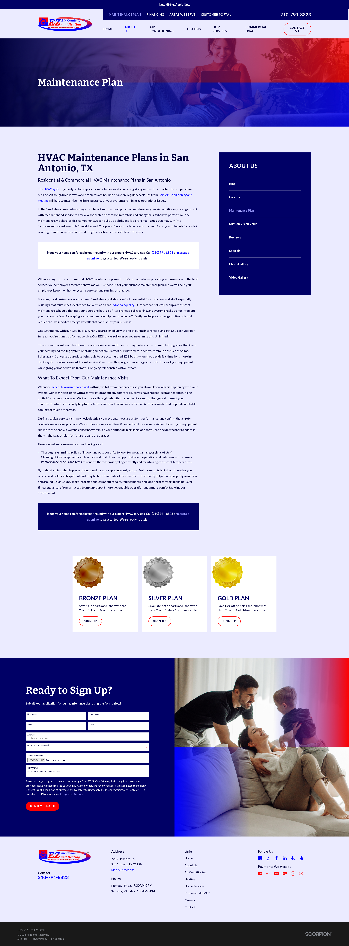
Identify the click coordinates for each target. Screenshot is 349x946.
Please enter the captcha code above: (43, 771)
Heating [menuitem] (194, 29)
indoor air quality (123, 305)
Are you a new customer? (38, 745)
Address (31, 735)
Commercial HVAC (197, 893)
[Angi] (301, 858)
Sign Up (90, 621)
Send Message (42, 806)
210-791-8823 (295, 14)
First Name (32, 714)
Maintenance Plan (125, 14)
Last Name (94, 714)
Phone (30, 724)
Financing (155, 14)
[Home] (65, 23)
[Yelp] (293, 858)
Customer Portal (216, 14)
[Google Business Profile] (260, 858)
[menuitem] (265, 183)
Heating (190, 879)
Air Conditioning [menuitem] (162, 29)
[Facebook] (276, 858)
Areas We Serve (182, 14)
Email (92, 724)
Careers (190, 900)
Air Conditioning (195, 872)
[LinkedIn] (285, 858)
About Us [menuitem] (130, 29)
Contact (190, 907)
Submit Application (35, 755)
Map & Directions (122, 870)
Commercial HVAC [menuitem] (256, 29)
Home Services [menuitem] (220, 29)
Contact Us (297, 29)
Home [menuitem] (108, 29)
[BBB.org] (268, 858)
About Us (191, 865)
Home (189, 858)
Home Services (194, 886)
